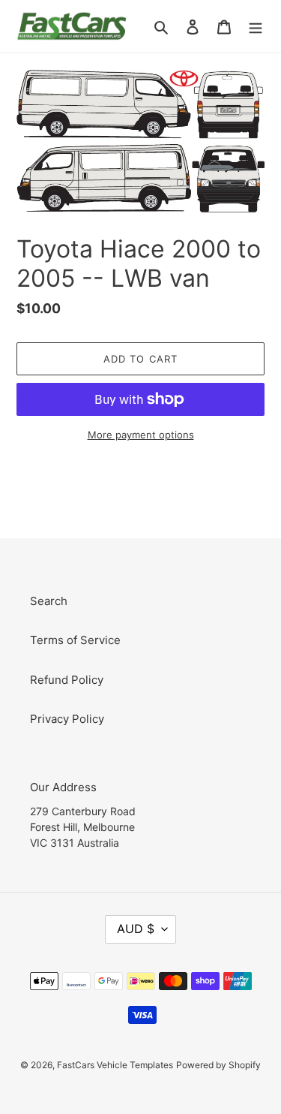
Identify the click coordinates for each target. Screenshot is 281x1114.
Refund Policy (66, 680)
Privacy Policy (67, 719)
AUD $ (135, 928)
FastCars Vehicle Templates (115, 1064)
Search (48, 601)
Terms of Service (75, 640)
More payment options (141, 435)
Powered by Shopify (218, 1064)
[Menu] (255, 27)
